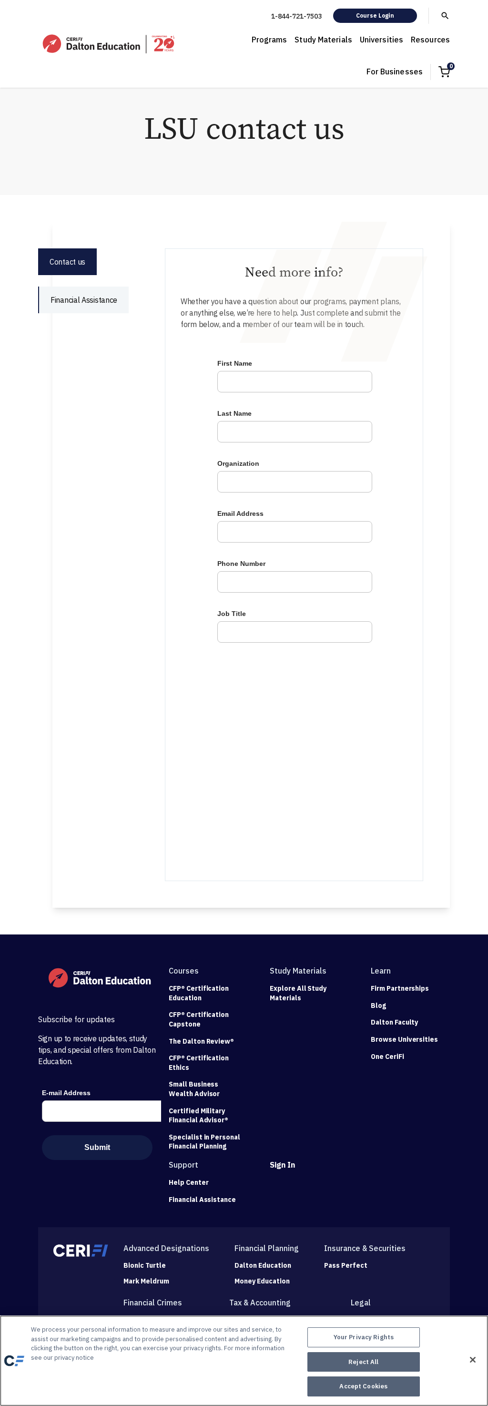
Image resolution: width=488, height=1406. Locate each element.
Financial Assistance (202, 1199)
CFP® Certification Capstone (199, 1019)
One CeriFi (387, 1056)
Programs (269, 39)
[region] (244, 1360)
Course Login (375, 15)
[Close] (472, 1359)
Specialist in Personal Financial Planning (204, 1142)
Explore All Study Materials (298, 993)
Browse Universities (404, 1039)
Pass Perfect (345, 1266)
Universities (381, 39)
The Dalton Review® (201, 1041)
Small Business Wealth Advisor (194, 1089)
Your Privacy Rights (364, 1337)
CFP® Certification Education (199, 993)
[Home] (109, 44)
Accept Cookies (363, 1386)
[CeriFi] (80, 1250)
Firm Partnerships (400, 988)
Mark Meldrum (146, 1281)
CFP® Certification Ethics (199, 1063)
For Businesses (394, 71)
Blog (378, 1005)
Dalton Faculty (394, 1022)
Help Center (189, 1182)
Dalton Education (262, 1266)
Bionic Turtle (144, 1266)
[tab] (67, 261)
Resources (430, 39)
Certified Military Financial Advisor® (198, 1116)
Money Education (262, 1281)
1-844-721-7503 (296, 16)
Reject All (363, 1362)
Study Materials (323, 39)
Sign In (282, 1165)
